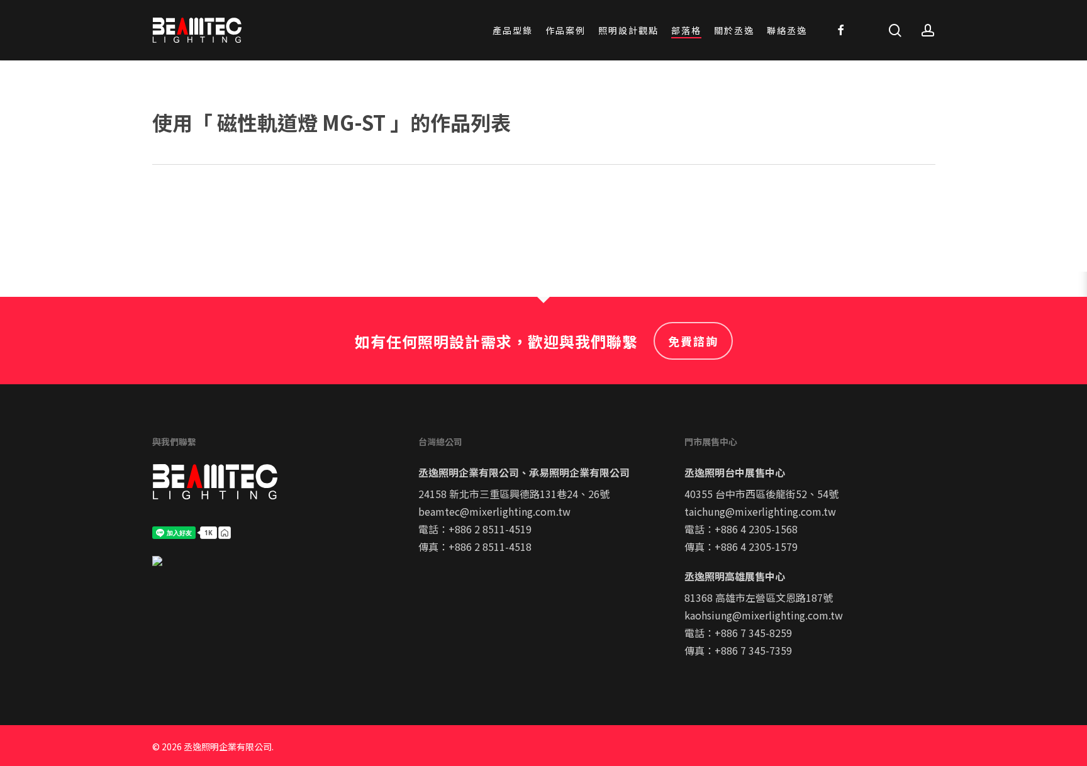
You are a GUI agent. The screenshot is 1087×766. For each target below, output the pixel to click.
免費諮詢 (693, 341)
